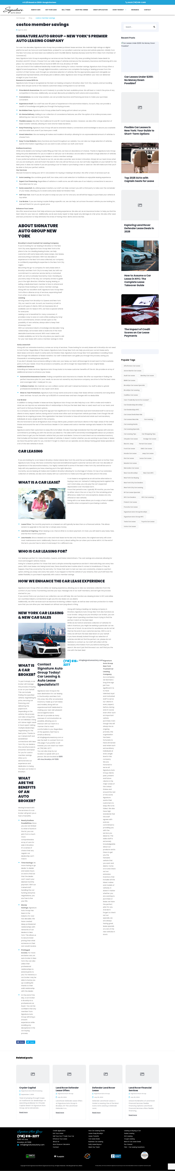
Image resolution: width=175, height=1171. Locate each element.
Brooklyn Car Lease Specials (134, 385)
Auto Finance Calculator (61, 1144)
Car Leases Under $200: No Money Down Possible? (138, 80)
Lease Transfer (94, 1136)
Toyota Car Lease (147, 522)
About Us (56, 1142)
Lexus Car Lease (145, 458)
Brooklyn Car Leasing (131, 390)
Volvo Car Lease (130, 526)
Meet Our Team (94, 1147)
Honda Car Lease (130, 453)
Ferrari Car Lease (145, 444)
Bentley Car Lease (147, 376)
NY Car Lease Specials (132, 492)
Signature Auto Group (48, 1165)
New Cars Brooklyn (131, 473)
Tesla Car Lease (130, 522)
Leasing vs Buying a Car (132, 1131)
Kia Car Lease (129, 458)
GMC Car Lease (146, 449)
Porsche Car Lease (131, 507)
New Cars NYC (148, 473)
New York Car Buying (131, 478)
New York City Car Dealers (133, 483)
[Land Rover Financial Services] (142, 1074)
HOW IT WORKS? (118, 10)
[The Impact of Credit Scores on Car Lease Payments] (140, 309)
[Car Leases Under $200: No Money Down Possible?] (140, 57)
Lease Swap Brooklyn (96, 1133)
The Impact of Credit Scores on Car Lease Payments (137, 332)
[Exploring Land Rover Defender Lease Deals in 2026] (140, 205)
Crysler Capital (27, 1087)
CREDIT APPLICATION (100, 10)
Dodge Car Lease (149, 439)
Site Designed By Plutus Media (74, 1165)
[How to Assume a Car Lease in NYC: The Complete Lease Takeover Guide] (140, 256)
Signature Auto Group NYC (134, 517)
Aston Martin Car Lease (132, 371)
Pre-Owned (128, 1144)
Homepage (20, 18)
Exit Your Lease (58, 1133)
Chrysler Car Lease (131, 439)
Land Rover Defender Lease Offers (67, 1089)
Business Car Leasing (96, 1142)
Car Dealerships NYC (131, 410)
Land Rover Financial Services (140, 1089)
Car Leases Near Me (131, 419)
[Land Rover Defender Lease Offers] (69, 1074)
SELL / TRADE (66, 10)
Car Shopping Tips (148, 434)
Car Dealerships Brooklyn (133, 405)
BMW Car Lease (129, 380)
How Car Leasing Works (97, 1131)
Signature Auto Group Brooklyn (135, 512)
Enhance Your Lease (60, 1139)
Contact (56, 1147)
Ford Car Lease (129, 449)
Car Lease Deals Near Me (133, 414)
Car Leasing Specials (131, 429)
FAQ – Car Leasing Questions (134, 1147)
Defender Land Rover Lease (103, 1089)
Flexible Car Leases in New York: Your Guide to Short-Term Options (139, 130)
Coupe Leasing (129, 1139)
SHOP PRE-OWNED (81, 10)
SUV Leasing (128, 1136)
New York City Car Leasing (133, 487)
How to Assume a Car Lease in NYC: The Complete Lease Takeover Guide (137, 280)
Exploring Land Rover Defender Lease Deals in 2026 (139, 228)
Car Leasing (148, 419)
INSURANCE (135, 10)
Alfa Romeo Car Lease (132, 366)
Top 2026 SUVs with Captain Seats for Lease (139, 179)
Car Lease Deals (94, 1139)
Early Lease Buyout (95, 1144)
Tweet (31, 1042)
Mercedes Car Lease (131, 468)
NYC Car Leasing (148, 497)
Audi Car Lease (129, 376)
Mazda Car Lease (130, 463)
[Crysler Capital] (32, 1074)
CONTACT (147, 10)
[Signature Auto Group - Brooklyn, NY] (13, 10)
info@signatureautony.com (91, 660)
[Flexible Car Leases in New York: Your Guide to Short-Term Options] (140, 107)
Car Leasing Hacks (131, 424)
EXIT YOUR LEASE (51, 10)
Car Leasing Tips (130, 434)
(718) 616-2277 (70, 663)
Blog (30, 18)
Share (21, 1042)
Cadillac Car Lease (131, 395)
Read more (23, 1112)
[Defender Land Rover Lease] (105, 1074)
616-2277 (28, 1136)
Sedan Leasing (129, 1133)
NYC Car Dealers (130, 497)
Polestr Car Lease (130, 502)
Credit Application (59, 1131)
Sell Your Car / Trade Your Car (63, 1136)
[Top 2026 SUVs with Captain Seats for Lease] (140, 158)
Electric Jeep (128, 444)
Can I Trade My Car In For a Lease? (136, 400)
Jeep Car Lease (148, 453)
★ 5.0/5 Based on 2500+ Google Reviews (39, 2)
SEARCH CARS (35, 10)
